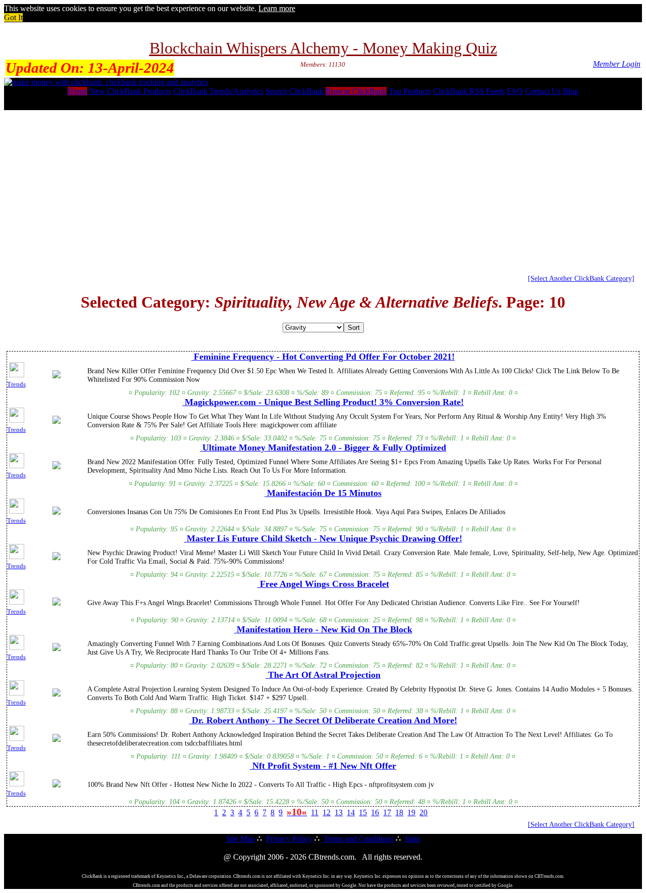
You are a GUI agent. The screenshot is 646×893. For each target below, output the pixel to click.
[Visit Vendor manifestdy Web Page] (56, 785)
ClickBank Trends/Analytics (218, 91)
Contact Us (543, 91)
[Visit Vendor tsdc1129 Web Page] (56, 739)
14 (351, 812)
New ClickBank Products (130, 91)
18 (399, 812)
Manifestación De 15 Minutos (323, 493)
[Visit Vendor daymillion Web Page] (56, 649)
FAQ (515, 91)
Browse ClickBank (356, 91)
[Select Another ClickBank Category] (581, 278)
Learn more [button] (276, 8)
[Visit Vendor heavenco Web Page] (56, 603)
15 (363, 812)
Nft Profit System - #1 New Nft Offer (323, 766)
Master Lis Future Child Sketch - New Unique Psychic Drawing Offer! (323, 538)
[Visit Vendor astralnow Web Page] (56, 694)
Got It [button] (13, 17)
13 (339, 812)
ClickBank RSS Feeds (469, 91)
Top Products (410, 91)
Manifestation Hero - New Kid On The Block (323, 629)
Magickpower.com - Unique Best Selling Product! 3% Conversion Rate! (323, 402)
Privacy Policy (289, 838)
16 (375, 812)
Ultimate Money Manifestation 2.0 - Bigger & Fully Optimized (323, 447)
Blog (570, 91)
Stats (412, 838)
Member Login (616, 64)
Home (77, 91)
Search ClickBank (294, 91)
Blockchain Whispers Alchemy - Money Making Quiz (323, 48)
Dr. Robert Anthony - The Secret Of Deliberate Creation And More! (323, 720)
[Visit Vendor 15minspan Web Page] (56, 512)
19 (411, 812)
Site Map (240, 838)
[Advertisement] (323, 188)
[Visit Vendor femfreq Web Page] (56, 376)
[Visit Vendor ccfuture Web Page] (56, 558)
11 (314, 812)
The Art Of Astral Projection (323, 675)
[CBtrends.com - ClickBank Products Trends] (106, 82)
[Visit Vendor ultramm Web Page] (56, 467)
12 (326, 812)
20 (423, 812)
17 (387, 812)
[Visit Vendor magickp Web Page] (56, 421)
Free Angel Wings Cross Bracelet (323, 584)
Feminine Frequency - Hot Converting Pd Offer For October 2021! (323, 357)
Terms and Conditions (359, 838)
